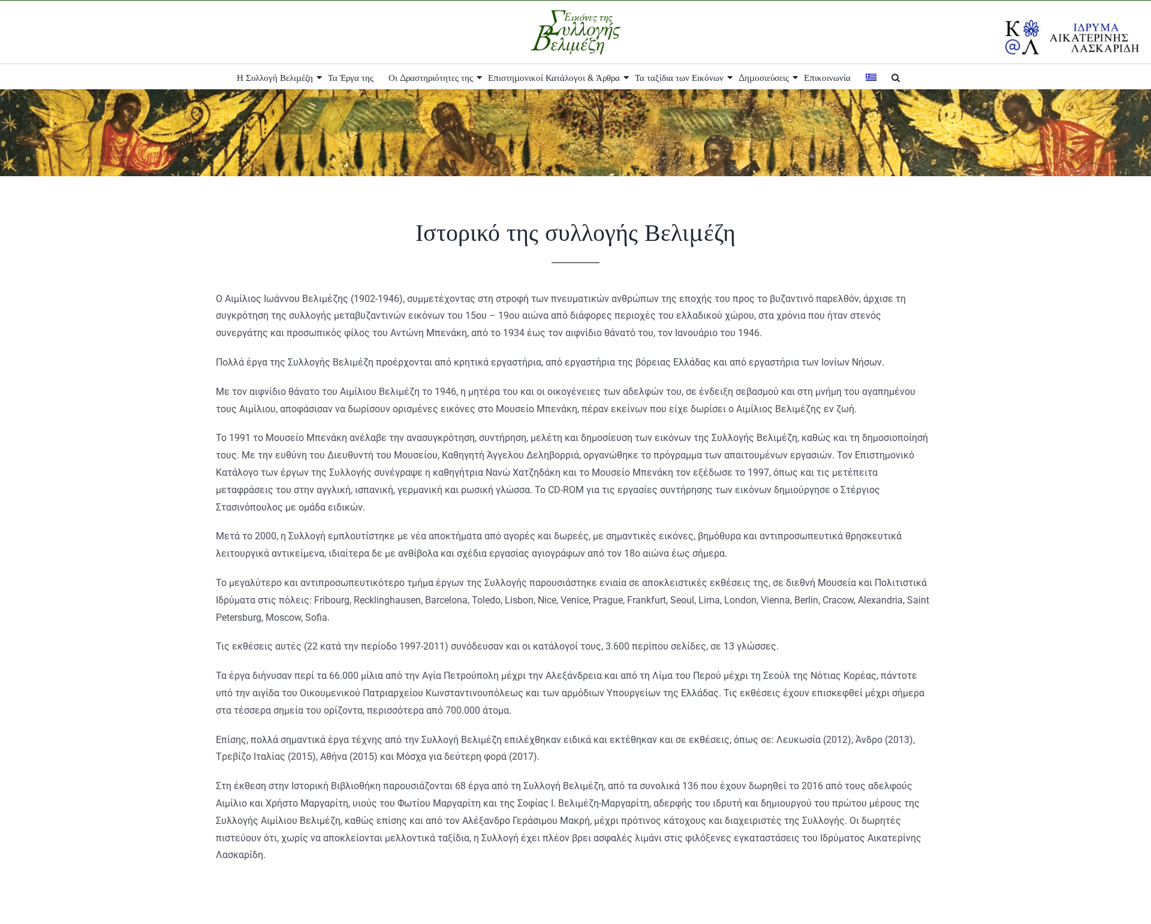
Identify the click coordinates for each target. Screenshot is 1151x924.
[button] (895, 77)
